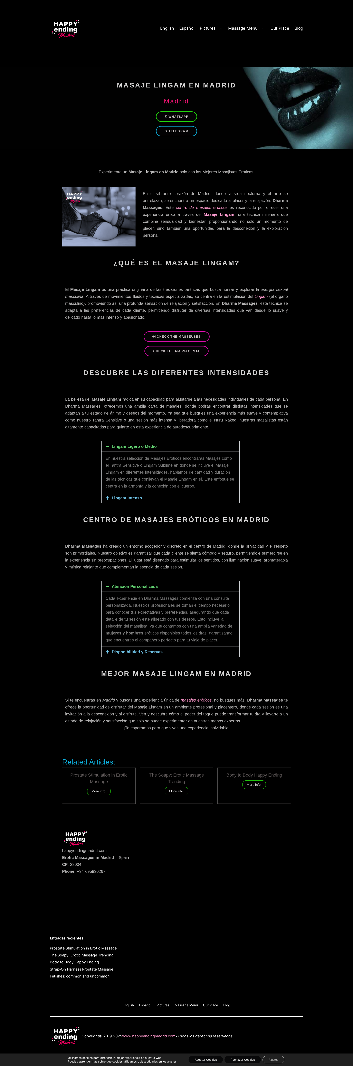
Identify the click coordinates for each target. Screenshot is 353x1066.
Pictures (208, 28)
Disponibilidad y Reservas (137, 652)
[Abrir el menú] (221, 28)
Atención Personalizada (135, 586)
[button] (170, 446)
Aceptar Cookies (206, 1059)
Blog (299, 28)
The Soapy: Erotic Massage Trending (82, 955)
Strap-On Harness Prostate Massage (81, 969)
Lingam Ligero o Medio (134, 446)
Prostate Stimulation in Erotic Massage (83, 948)
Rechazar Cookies (243, 1059)
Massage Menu (243, 28)
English (167, 28)
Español (186, 28)
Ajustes (273, 1059)
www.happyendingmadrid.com (148, 1036)
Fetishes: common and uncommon (80, 976)
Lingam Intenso (127, 498)
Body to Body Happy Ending (254, 775)
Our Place (279, 28)
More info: (99, 791)
